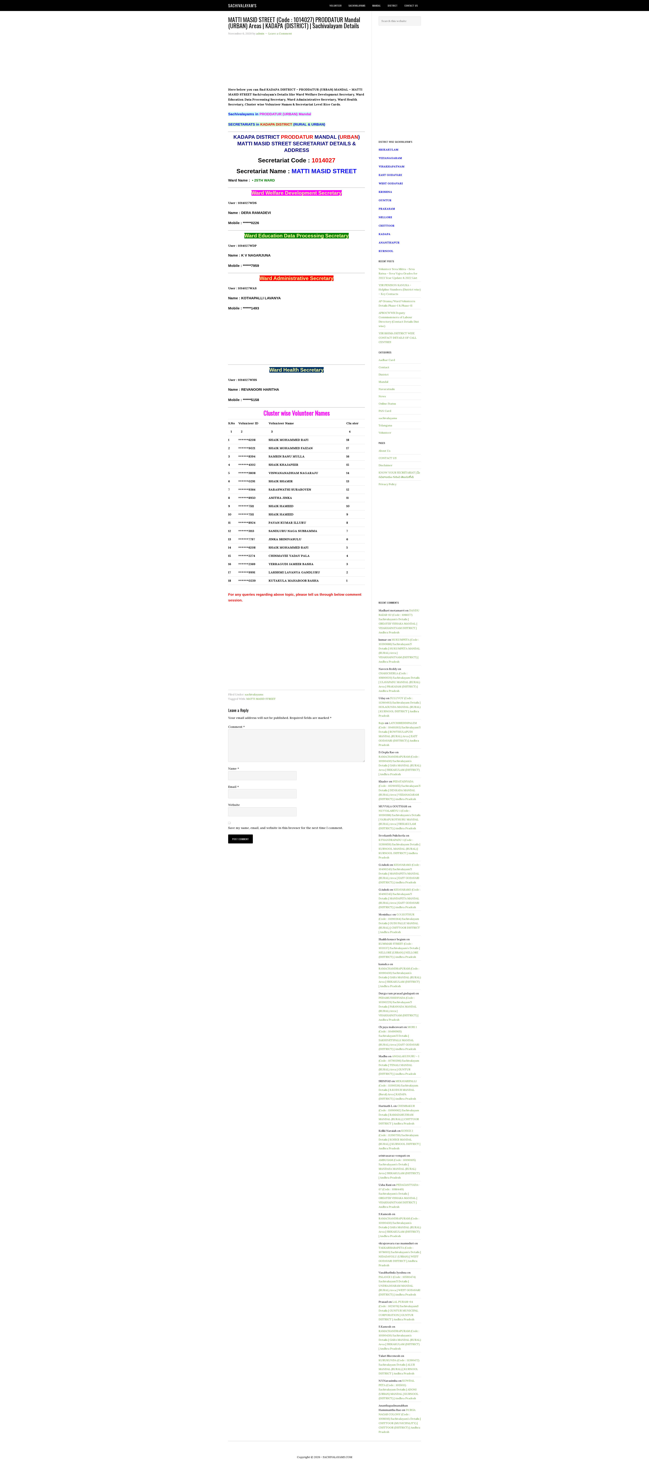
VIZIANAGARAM (390, 158)
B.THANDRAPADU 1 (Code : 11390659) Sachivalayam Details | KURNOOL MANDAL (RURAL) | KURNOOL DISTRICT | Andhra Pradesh (399, 848)
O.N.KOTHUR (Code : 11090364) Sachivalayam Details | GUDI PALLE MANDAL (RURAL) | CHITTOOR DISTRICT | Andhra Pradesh (399, 923)
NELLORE (385, 217)
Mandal (383, 381)
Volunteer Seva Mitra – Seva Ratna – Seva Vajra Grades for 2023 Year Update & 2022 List (398, 273)
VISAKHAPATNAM (391, 166)
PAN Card (385, 411)
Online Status (387, 403)
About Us (384, 450)
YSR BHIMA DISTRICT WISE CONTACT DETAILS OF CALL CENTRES (397, 338)
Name (233, 768)
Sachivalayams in (269, 114)
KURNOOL (386, 251)
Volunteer (385, 432)
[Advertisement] (296, 63)
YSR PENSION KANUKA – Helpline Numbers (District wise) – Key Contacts (400, 289)
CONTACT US (387, 458)
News (382, 396)
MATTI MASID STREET (261, 698)
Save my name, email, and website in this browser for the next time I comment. (285, 828)
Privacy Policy (387, 484)
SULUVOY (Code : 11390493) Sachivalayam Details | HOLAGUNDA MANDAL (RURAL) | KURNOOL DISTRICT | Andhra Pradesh (399, 706)
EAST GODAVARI (390, 175)
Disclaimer (385, 465)
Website (234, 805)
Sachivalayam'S (242, 5)
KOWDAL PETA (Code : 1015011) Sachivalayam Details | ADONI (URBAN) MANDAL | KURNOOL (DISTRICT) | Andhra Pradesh (398, 1389)
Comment (236, 727)
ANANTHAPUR (389, 242)
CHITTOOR (386, 225)
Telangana (385, 425)
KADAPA (384, 234)
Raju (381, 723)
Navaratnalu (387, 389)
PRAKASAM (387, 208)
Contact (384, 367)
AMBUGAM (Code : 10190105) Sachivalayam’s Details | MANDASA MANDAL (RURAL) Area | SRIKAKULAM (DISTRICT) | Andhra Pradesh (399, 1168)
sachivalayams (254, 694)
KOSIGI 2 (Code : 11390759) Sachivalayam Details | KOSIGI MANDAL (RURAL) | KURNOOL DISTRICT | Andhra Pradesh (399, 1139)
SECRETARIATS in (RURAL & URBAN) (276, 124)
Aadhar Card (387, 360)
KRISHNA (385, 191)
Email (233, 787)
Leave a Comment (280, 33)
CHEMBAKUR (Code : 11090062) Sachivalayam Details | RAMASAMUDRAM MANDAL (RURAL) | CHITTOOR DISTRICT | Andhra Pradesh (399, 1114)
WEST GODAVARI (391, 183)
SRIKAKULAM (388, 149)
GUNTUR (385, 200)
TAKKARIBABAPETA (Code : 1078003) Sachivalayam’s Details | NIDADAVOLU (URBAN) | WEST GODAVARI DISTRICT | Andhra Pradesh (400, 1256)
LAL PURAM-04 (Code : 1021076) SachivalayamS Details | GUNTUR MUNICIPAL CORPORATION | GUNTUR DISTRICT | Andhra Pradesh (398, 1310)
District (384, 374)
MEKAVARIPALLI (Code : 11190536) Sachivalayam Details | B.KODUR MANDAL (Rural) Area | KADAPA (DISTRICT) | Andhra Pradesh (398, 1089)
